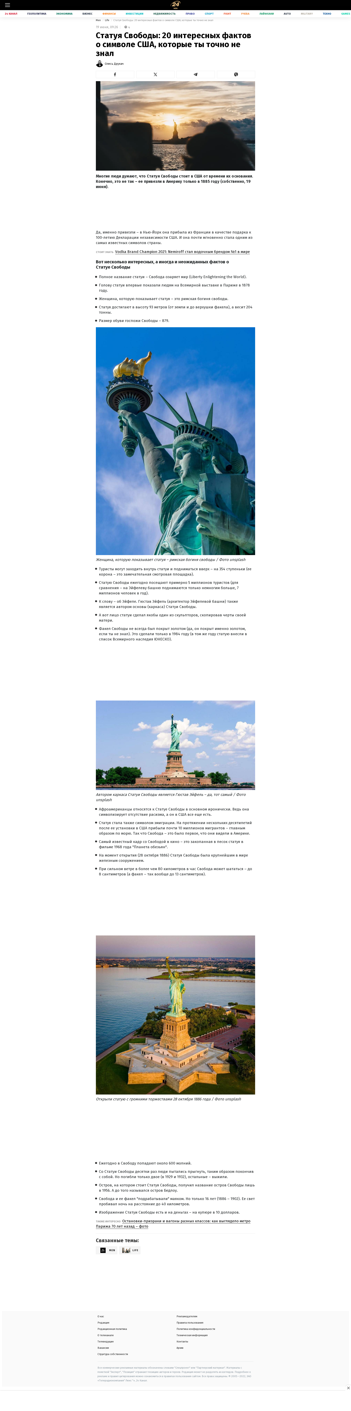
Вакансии (103, 1347)
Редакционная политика (112, 1328)
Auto (287, 13)
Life (107, 20)
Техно (327, 13)
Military (307, 13)
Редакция (103, 1322)
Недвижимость (164, 13)
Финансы (109, 13)
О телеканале (106, 1335)
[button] (115, 74)
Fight (227, 13)
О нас (101, 1316)
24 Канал (11, 13)
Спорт (209, 13)
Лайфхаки (266, 13)
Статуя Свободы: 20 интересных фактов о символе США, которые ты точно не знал (163, 20)
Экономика (64, 13)
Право (190, 13)
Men (98, 20)
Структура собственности (113, 1354)
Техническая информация (192, 1335)
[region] (175, 1401)
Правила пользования (190, 1322)
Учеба (245, 13)
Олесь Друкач (114, 64)
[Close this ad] (348, 1388)
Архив (180, 1347)
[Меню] (7, 5)
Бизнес (87, 13)
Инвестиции (134, 13)
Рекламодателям (187, 1316)
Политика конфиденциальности (196, 1328)
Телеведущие (106, 1341)
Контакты (182, 1341)
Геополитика (36, 13)
